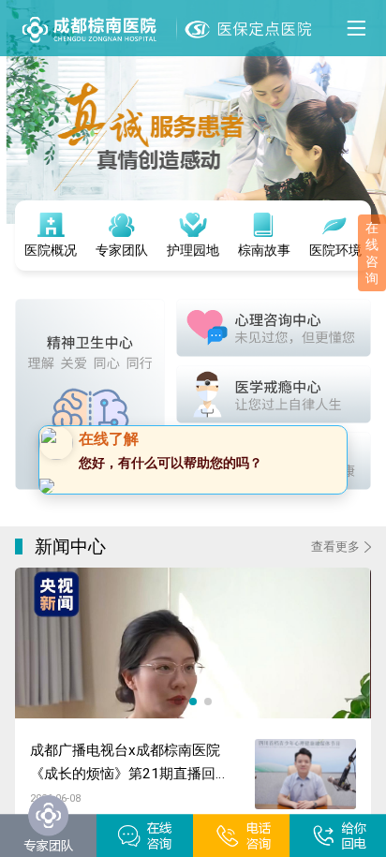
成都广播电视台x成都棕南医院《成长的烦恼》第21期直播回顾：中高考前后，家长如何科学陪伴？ (128, 772)
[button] (178, 712)
